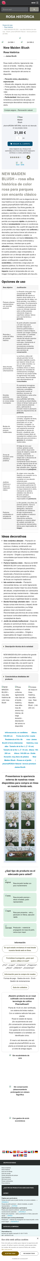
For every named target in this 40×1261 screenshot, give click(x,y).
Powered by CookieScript (20, 1258)
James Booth (20, 767)
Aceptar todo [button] (10, 1253)
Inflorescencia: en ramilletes (16, 732)
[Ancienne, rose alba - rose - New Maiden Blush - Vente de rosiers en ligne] (18, 1155)
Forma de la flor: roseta (25, 736)
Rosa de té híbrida (7, 1171)
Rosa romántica (6, 1168)
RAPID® (10, 1216)
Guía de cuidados (20, 987)
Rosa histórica (8, 27)
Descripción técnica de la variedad (19, 646)
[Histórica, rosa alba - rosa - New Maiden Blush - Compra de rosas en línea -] (14, 1151)
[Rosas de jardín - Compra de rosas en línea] (34, 9)
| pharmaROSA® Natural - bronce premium (19, 762)
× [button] (37, 1238)
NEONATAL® (15, 1221)
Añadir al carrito (21, 144)
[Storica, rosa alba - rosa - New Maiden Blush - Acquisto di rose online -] (32, 1151)
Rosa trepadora (6, 1177)
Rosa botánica (6, 1183)
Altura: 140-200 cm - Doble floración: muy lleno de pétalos (19, 755)
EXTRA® (14, 1206)
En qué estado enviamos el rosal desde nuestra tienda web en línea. (20, 949)
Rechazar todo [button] (29, 1253)
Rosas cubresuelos (7, 1181)
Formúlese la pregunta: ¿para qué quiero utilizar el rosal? (20, 959)
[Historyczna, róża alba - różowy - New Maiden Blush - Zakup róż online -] (21, 1151)
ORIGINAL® (5, 1202)
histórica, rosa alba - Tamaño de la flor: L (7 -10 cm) (21, 745)
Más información (7, 1249)
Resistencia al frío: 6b (14, 739)
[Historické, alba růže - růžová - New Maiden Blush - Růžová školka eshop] (11, 1151)
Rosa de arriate (6, 1173)
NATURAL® (22, 1212)
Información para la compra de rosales (20, 974)
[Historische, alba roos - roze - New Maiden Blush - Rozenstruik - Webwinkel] (25, 1155)
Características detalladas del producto (17, 677)
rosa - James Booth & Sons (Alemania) (19, 741)
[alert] (20, 1248)
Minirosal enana (6, 1179)
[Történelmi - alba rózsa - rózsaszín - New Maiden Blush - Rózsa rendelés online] (3, 1151)
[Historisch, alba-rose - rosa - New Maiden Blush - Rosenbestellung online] (18, 1151)
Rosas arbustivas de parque (10, 1175)
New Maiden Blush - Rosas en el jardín (20, 758)
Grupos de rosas (7, 25)
